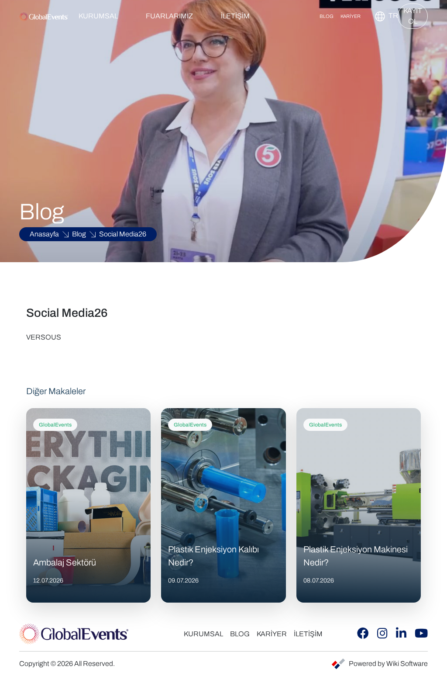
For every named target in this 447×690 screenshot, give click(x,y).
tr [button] (389, 15)
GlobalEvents (55, 425)
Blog (79, 234)
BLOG (327, 16)
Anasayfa (44, 234)
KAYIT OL (412, 16)
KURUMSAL (203, 634)
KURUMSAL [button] (98, 16)
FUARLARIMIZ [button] (169, 16)
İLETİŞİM (235, 16)
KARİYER (350, 16)
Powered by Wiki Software (388, 663)
